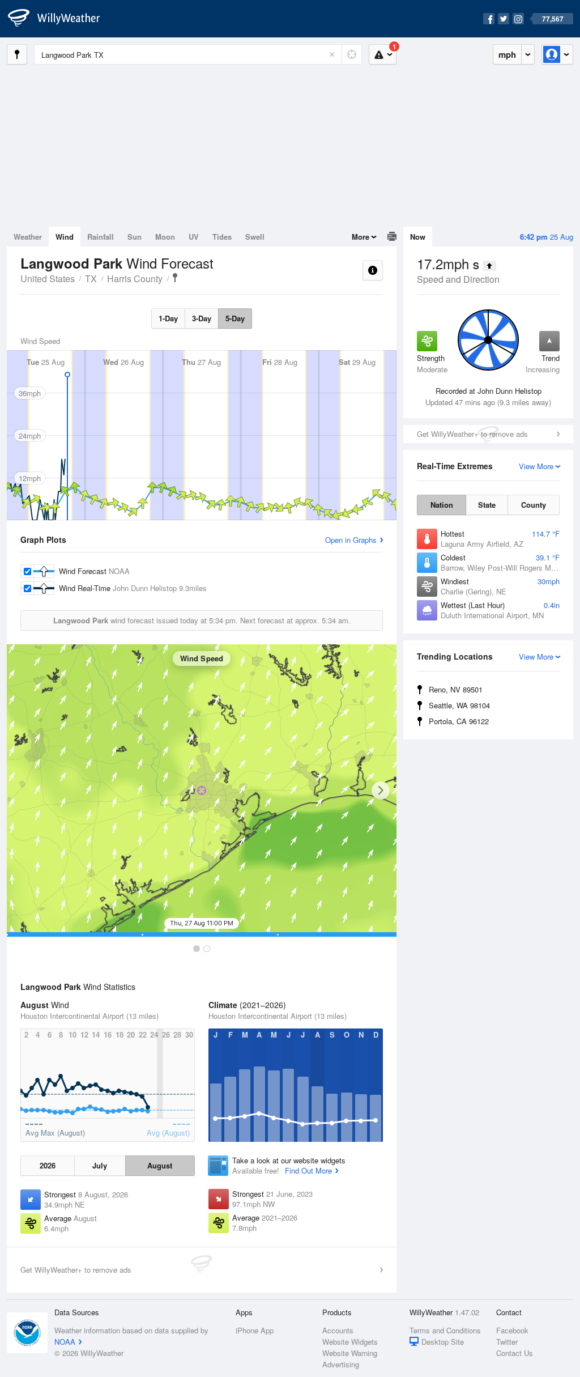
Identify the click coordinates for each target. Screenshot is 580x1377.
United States (47, 278)
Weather (28, 236)
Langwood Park (175, 277)
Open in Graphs (351, 539)
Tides (222, 236)
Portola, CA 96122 (459, 721)
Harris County (135, 278)
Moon (165, 236)
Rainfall (100, 236)
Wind (65, 236)
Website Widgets (350, 1341)
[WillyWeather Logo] (60, 19)
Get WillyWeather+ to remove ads (472, 433)
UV (194, 236)
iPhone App (255, 1330)
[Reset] (331, 54)
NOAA (64, 1341)
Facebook (512, 1330)
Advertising (340, 1364)
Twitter (507, 1341)
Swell (255, 236)
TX (91, 278)
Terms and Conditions (445, 1330)
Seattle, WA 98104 (459, 705)
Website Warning (349, 1353)
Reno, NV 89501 (456, 689)
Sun (134, 236)
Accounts (337, 1330)
